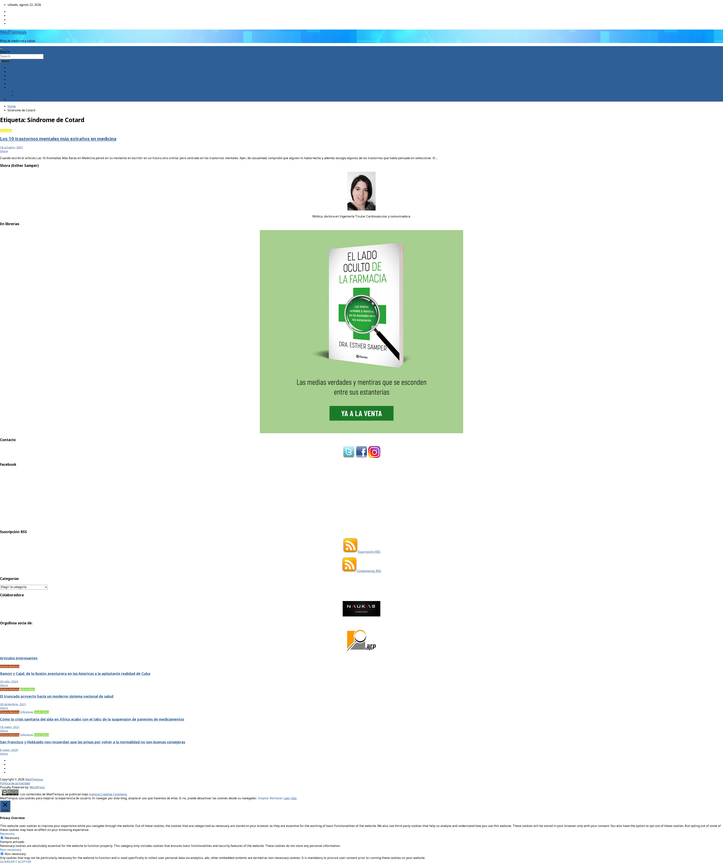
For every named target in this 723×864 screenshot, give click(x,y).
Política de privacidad (15, 784)
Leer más (290, 798)
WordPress (37, 788)
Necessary (12, 838)
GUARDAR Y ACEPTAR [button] (15, 862)
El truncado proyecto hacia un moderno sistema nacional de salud (56, 697)
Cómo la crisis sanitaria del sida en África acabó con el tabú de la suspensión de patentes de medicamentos (92, 719)
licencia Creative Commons (108, 794)
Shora (4, 151)
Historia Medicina (9, 666)
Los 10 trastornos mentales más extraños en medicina (58, 139)
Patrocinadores (26, 92)
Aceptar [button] (263, 798)
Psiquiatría (6, 130)
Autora (12, 72)
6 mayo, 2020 (9, 750)
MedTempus (13, 32)
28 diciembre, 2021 (13, 704)
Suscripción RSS (369, 552)
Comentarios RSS (369, 571)
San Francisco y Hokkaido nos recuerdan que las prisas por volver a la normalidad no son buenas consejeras (92, 742)
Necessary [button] (7, 834)
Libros (12, 84)
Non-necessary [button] (10, 850)
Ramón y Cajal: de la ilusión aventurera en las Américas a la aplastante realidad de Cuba (75, 674)
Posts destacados (20, 100)
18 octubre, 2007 (11, 148)
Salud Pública (27, 689)
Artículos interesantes (18, 658)
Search (5, 52)
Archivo (13, 76)
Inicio (11, 68)
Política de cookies (28, 96)
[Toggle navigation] (1, 48)
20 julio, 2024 (9, 682)
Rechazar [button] (276, 798)
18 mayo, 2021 (10, 727)
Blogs (11, 80)
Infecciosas (26, 712)
